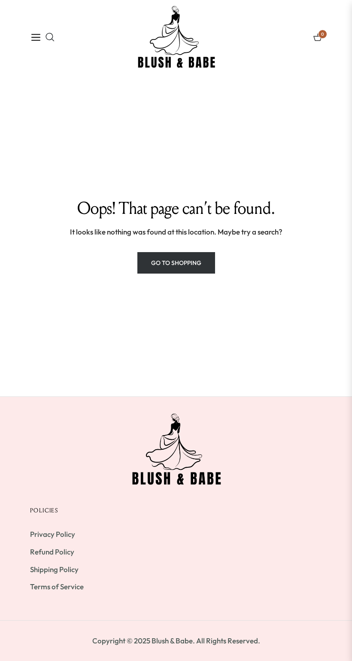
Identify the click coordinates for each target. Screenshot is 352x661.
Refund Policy (52, 551)
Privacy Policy (52, 534)
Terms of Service (57, 586)
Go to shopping (176, 263)
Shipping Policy (54, 569)
